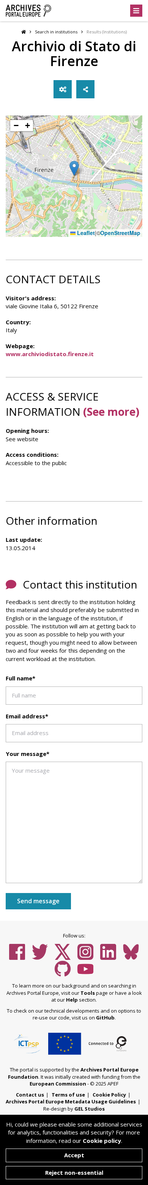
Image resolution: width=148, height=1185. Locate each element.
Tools (87, 992)
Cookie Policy (109, 1094)
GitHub (105, 1017)
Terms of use (68, 1094)
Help (72, 999)
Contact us (30, 1094)
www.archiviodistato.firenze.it (50, 354)
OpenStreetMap (120, 233)
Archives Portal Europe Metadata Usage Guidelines (71, 1101)
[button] (74, 168)
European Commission (58, 1083)
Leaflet (85, 233)
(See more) (111, 411)
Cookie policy (102, 1140)
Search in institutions (56, 32)
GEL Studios (89, 1108)
